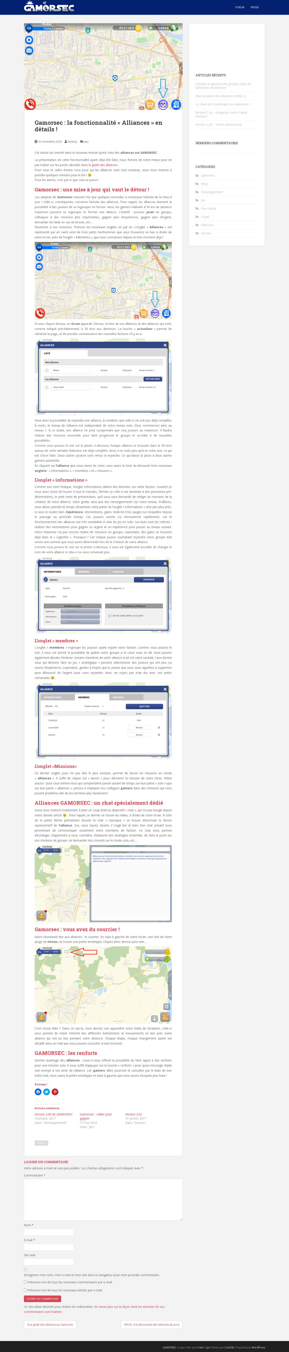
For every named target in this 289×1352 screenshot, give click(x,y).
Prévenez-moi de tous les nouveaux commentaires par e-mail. (70, 1282)
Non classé (208, 208)
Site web (30, 1255)
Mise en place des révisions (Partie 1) (220, 96)
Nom (28, 1225)
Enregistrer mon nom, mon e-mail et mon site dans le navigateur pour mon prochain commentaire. (92, 1275)
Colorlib (229, 1347)
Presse (255, 7)
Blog (204, 184)
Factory (72, 141)
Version (206, 233)
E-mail (29, 1240)
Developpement (212, 192)
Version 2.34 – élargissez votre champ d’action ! (221, 114)
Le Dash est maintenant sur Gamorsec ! (222, 104)
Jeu (86, 141)
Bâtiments (208, 175)
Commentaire (34, 1175)
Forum (239, 7)
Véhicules (207, 225)
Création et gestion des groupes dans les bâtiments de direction (223, 86)
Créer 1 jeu (203, 1347)
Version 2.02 (133, 1114)
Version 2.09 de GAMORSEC (54, 1114)
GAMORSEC (169, 1347)
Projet (205, 217)
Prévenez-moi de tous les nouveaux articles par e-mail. (65, 1290)
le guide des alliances (103, 165)
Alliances (41, 1143)
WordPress (258, 1347)
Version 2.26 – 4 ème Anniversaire (218, 124)
